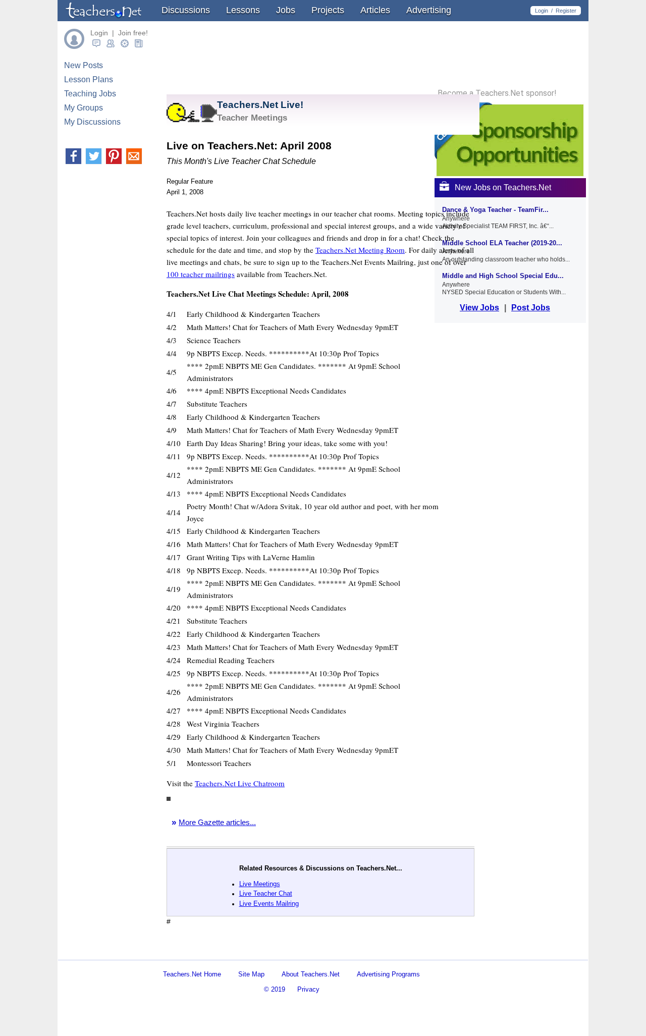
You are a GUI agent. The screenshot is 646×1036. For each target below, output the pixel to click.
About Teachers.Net (311, 974)
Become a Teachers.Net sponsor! (497, 93)
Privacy (308, 989)
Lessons (243, 10)
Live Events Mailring (269, 903)
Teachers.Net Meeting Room (360, 250)
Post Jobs (530, 307)
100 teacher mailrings (201, 274)
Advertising (428, 10)
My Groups (83, 107)
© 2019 (274, 989)
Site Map (251, 974)
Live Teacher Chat (265, 893)
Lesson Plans (88, 79)
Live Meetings (259, 884)
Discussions (186, 10)
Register (566, 11)
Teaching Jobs (90, 93)
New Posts (83, 65)
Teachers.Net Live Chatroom (240, 783)
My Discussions (92, 122)
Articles (375, 10)
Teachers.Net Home (192, 974)
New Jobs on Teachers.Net (503, 187)
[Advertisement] (285, 951)
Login (541, 11)
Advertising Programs (388, 974)
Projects (327, 10)
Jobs (285, 10)
